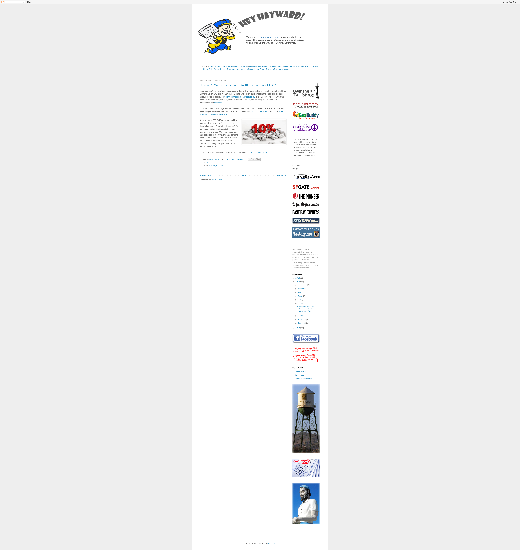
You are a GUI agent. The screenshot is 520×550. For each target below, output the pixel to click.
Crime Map (299, 375)
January (301, 323)
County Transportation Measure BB (239, 97)
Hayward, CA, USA (215, 166)
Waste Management (281, 69)
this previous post (259, 152)
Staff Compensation (303, 378)
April (300, 303)
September (303, 289)
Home (243, 175)
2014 (297, 328)
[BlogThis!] (251, 159)
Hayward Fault (275, 66)
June (300, 296)
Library (315, 66)
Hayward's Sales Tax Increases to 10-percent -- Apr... (306, 309)
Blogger (271, 543)
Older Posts (281, 175)
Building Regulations (230, 66)
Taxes (268, 69)
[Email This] (249, 159)
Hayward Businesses (258, 66)
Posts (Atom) (216, 180)
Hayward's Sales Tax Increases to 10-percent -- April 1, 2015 (239, 85)
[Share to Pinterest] (259, 159)
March (301, 316)
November (302, 285)
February (302, 319)
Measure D (305, 66)
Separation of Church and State (250, 69)
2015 (297, 281)
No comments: (238, 159)
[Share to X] (254, 159)
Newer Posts (205, 175)
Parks (216, 69)
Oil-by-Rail (207, 69)
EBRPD (244, 66)
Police (222, 69)
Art (212, 66)
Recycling (231, 69)
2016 (297, 278)
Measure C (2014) (291, 66)
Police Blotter (300, 372)
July (300, 292)
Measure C (219, 102)
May (300, 299)
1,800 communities (258, 111)
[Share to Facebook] (256, 159)
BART (217, 66)
